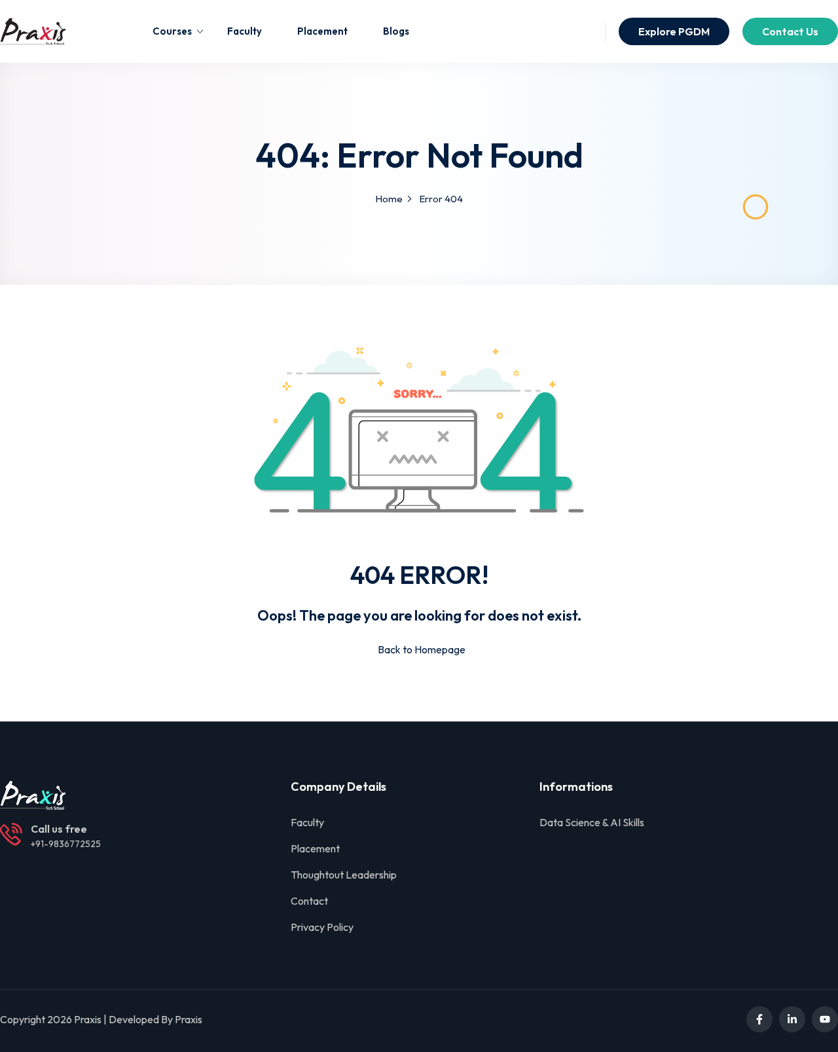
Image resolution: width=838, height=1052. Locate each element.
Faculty (244, 31)
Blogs (396, 31)
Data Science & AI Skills (591, 822)
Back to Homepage (421, 649)
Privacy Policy (322, 927)
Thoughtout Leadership (344, 874)
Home (389, 198)
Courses (172, 31)
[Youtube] (825, 1019)
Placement (322, 31)
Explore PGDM (674, 31)
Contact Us (790, 31)
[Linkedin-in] (792, 1019)
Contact (309, 900)
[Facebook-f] (759, 1019)
